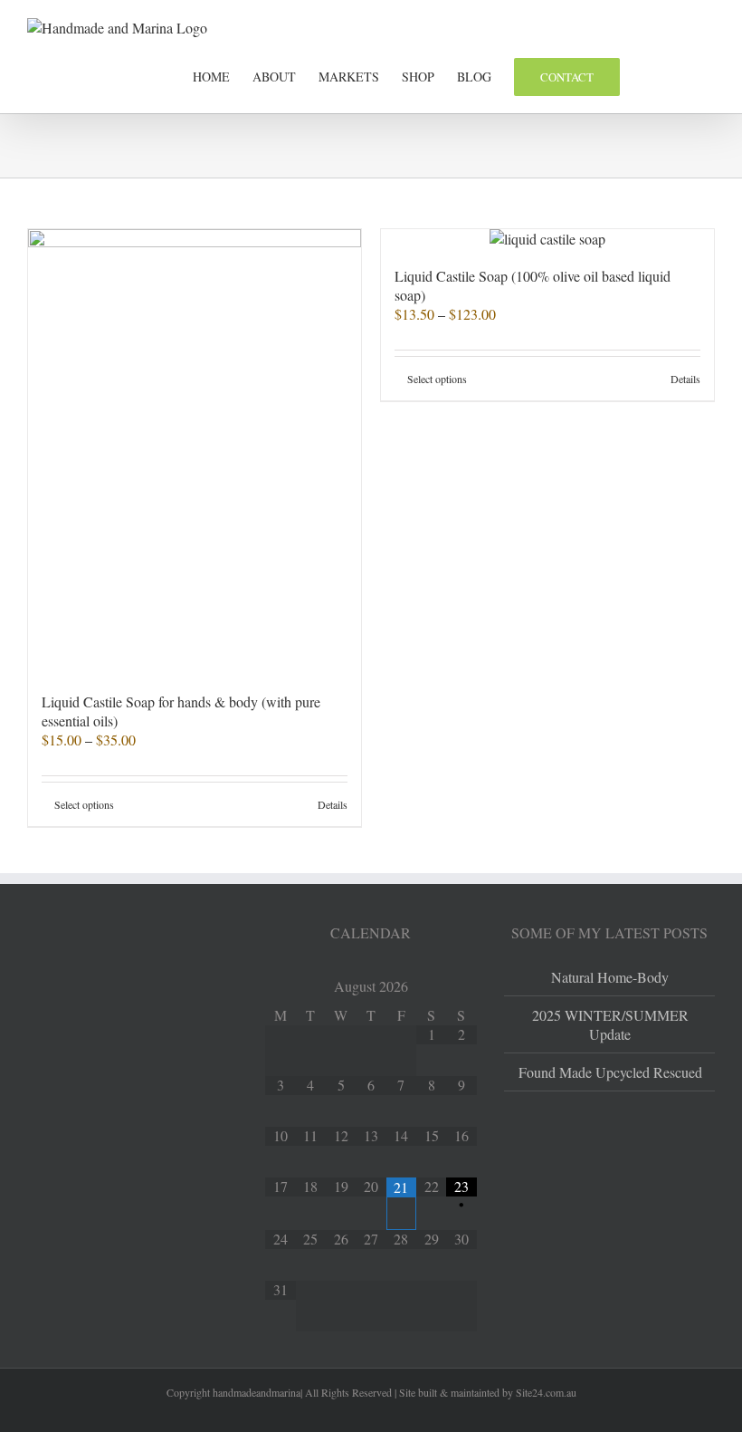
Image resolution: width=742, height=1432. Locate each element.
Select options (84, 804)
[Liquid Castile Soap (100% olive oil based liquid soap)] (547, 238)
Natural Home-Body (610, 976)
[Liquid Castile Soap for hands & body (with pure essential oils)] (194, 451)
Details (332, 804)
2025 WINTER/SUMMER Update (610, 1024)
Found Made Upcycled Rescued (610, 1071)
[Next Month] (461, 988)
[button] (687, 75)
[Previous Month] (280, 988)
